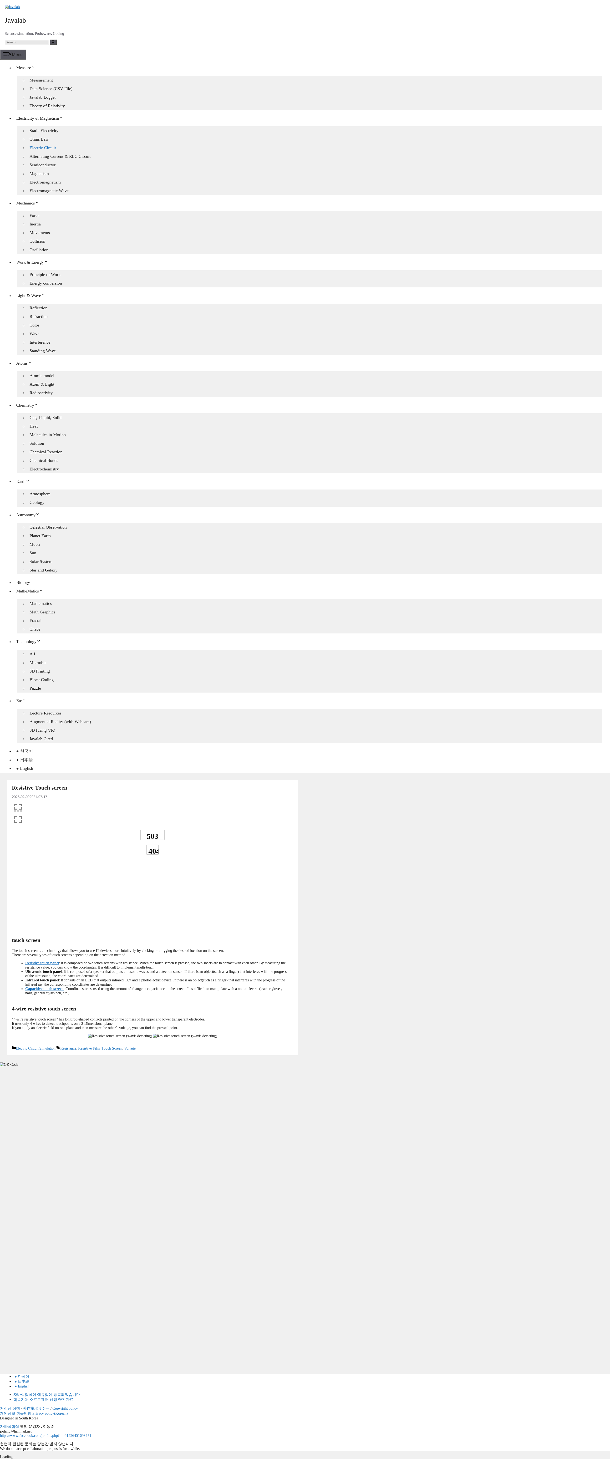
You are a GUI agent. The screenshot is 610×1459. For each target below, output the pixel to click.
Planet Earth (40, 535)
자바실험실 (9, 1426)
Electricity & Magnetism (37, 118)
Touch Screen (112, 1048)
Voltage (130, 1048)
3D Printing (40, 671)
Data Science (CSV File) (51, 88)
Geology (37, 502)
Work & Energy (30, 262)
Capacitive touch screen (44, 989)
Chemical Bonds (44, 460)
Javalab (15, 20)
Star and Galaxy (43, 570)
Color (34, 325)
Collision (37, 241)
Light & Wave (28, 295)
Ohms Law (39, 139)
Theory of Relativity (47, 105)
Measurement (41, 80)
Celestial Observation (48, 527)
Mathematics (41, 603)
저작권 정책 (10, 1408)
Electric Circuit (43, 147)
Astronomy (26, 514)
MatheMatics (27, 591)
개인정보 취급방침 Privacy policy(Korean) (34, 1413)
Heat (34, 426)
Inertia (35, 224)
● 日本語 (24, 759)
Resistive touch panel (42, 963)
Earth (20, 481)
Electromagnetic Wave (49, 190)
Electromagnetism (45, 182)
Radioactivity (41, 392)
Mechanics (25, 203)
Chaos (35, 629)
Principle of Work (45, 274)
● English (24, 768)
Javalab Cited (41, 738)
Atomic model (42, 375)
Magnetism (39, 173)
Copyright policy (65, 1408)
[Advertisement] (152, 897)
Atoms (22, 363)
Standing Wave (43, 350)
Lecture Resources (45, 713)
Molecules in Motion (48, 434)
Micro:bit (38, 662)
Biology (23, 582)
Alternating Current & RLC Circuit (60, 156)
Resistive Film (89, 1048)
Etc (19, 700)
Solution (37, 443)
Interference (40, 342)
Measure (23, 67)
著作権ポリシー (36, 1408)
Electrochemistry (44, 469)
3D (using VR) (42, 730)
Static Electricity (44, 130)
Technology (26, 641)
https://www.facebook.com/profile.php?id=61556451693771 (45, 1435)
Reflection (38, 308)
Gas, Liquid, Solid (45, 417)
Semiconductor (43, 165)
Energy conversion (46, 283)
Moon (35, 544)
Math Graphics (42, 612)
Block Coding (42, 679)
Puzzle (35, 688)
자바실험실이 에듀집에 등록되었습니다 (46, 1395)
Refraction (39, 316)
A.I (32, 654)
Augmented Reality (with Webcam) (60, 721)
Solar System (41, 561)
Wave (34, 333)
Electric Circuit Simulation (36, 1048)
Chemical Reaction (46, 451)
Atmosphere (40, 493)
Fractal (35, 620)
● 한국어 (24, 751)
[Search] (53, 42)
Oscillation (39, 249)
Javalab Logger (43, 97)
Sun (33, 553)
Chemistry (25, 405)
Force (34, 215)
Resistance (68, 1048)
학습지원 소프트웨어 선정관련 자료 (43, 1400)
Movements (40, 232)
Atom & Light (42, 384)
